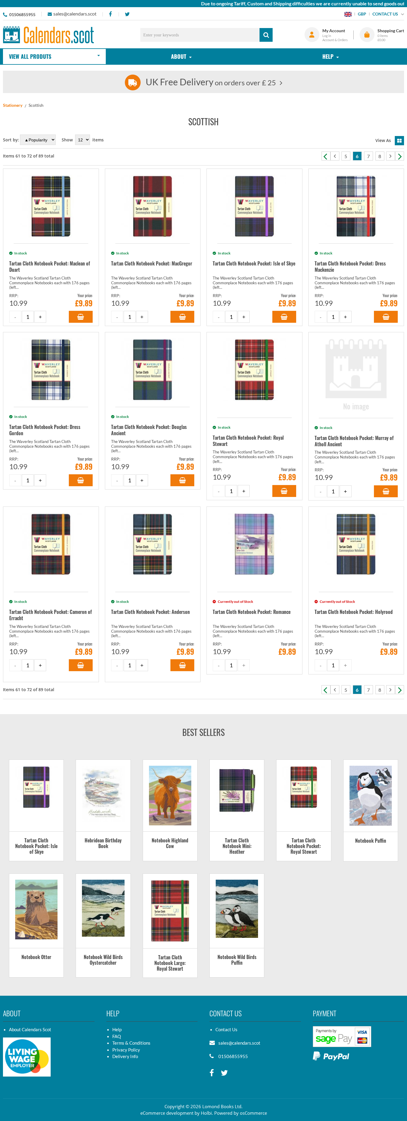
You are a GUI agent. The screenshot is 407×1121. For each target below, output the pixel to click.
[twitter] (127, 14)
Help (117, 1029)
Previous (325, 156)
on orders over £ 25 (211, 82)
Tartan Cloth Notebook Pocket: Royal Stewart (304, 846)
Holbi (206, 1113)
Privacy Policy (126, 1049)
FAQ (116, 1036)
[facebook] (110, 14)
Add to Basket (81, 317)
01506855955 (22, 14)
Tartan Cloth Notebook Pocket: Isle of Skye (36, 846)
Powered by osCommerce (240, 1113)
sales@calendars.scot (75, 13)
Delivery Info (125, 1056)
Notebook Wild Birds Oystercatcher (103, 960)
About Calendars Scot (30, 1029)
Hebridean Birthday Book (103, 844)
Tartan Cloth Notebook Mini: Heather (237, 846)
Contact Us (226, 1029)
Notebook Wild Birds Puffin (237, 960)
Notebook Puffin (370, 841)
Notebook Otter (36, 957)
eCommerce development (166, 1113)
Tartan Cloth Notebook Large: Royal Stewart (170, 963)
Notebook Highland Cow (170, 844)
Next (399, 156)
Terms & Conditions (131, 1043)
